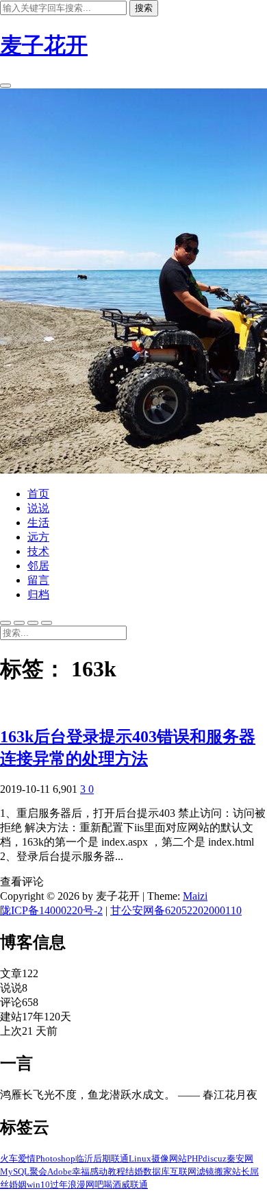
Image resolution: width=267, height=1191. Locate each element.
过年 (59, 1184)
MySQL (14, 1171)
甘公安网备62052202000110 (176, 910)
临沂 (84, 1158)
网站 (178, 1158)
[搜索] (5, 86)
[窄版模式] (19, 623)
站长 (241, 1171)
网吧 (94, 1184)
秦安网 (240, 1158)
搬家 (223, 1171)
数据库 (156, 1171)
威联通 (134, 1184)
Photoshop (55, 1158)
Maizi (195, 896)
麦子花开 (44, 45)
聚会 (38, 1171)
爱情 (27, 1158)
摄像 (160, 1158)
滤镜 (205, 1171)
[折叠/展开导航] (46, 623)
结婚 (134, 1171)
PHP (195, 1158)
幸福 (81, 1171)
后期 (102, 1158)
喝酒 (112, 1184)
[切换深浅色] (5, 623)
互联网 (183, 1171)
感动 (98, 1171)
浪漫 (77, 1184)
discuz (215, 1158)
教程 (116, 1171)
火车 (9, 1158)
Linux (140, 1158)
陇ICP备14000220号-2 (51, 910)
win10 (38, 1184)
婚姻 (18, 1184)
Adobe (59, 1171)
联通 (120, 1158)
